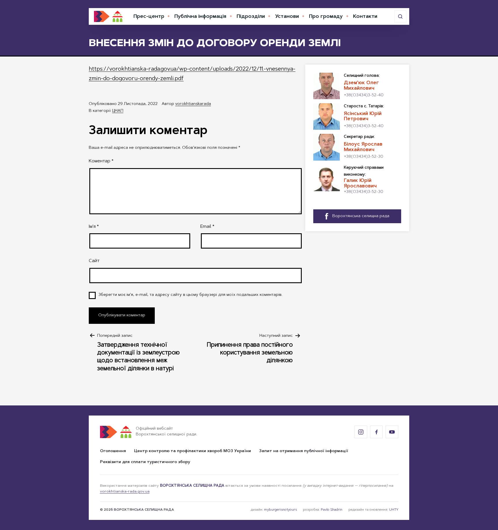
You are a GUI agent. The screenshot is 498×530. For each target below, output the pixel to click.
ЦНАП (117, 111)
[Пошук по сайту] (400, 16)
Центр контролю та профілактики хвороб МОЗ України (192, 451)
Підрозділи (251, 16)
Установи (287, 16)
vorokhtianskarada (193, 104)
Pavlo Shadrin (331, 510)
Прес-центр (148, 16)
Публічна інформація (200, 16)
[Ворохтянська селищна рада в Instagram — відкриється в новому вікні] (360, 432)
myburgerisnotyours (280, 510)
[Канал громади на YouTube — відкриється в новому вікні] (392, 432)
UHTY (393, 510)
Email (207, 226)
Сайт (94, 261)
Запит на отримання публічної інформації (303, 451)
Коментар (101, 161)
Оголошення (113, 451)
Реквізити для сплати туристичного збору (145, 462)
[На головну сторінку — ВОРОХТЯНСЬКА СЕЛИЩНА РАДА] (108, 16)
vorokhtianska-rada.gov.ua (125, 491)
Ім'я (94, 226)
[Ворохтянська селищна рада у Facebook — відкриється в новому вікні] (376, 432)
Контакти (365, 16)
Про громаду (326, 16)
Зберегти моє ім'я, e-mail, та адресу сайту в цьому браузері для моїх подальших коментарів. (190, 295)
